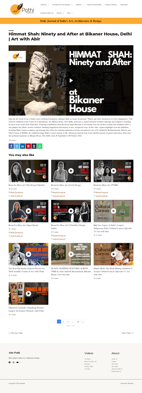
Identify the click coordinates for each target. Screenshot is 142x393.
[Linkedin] (22, 146)
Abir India (115, 364)
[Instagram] (13, 362)
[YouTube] (17, 362)
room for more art (17, 196)
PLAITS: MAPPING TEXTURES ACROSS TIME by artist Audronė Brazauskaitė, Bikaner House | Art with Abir (71, 271)
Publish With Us (46, 13)
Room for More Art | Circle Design (66, 185)
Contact (114, 361)
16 (78, 321)
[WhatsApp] (39, 146)
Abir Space (115, 366)
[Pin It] (28, 146)
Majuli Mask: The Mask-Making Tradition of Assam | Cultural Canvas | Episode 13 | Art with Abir (113, 271)
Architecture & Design (61, 5)
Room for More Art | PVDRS (106, 185)
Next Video (127, 333)
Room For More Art (91, 361)
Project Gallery (111, 5)
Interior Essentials (94, 5)
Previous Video (16, 333)
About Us (114, 359)
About (59, 13)
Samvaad (87, 364)
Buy (69, 13)
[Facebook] (11, 146)
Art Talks (87, 369)
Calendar (124, 5)
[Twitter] (17, 146)
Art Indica (88, 359)
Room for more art (17, 192)
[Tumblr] (34, 146)
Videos (78, 5)
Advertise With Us (117, 369)
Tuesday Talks (89, 366)
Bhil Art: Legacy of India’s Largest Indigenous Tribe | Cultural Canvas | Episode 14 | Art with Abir (113, 228)
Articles (43, 5)
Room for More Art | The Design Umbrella (27, 185)
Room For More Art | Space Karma (23, 225)
